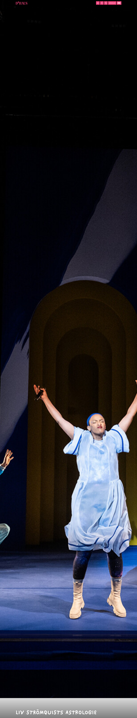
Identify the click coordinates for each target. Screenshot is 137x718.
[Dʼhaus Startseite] (21, 3)
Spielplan (112, 3)
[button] (98, 3)
